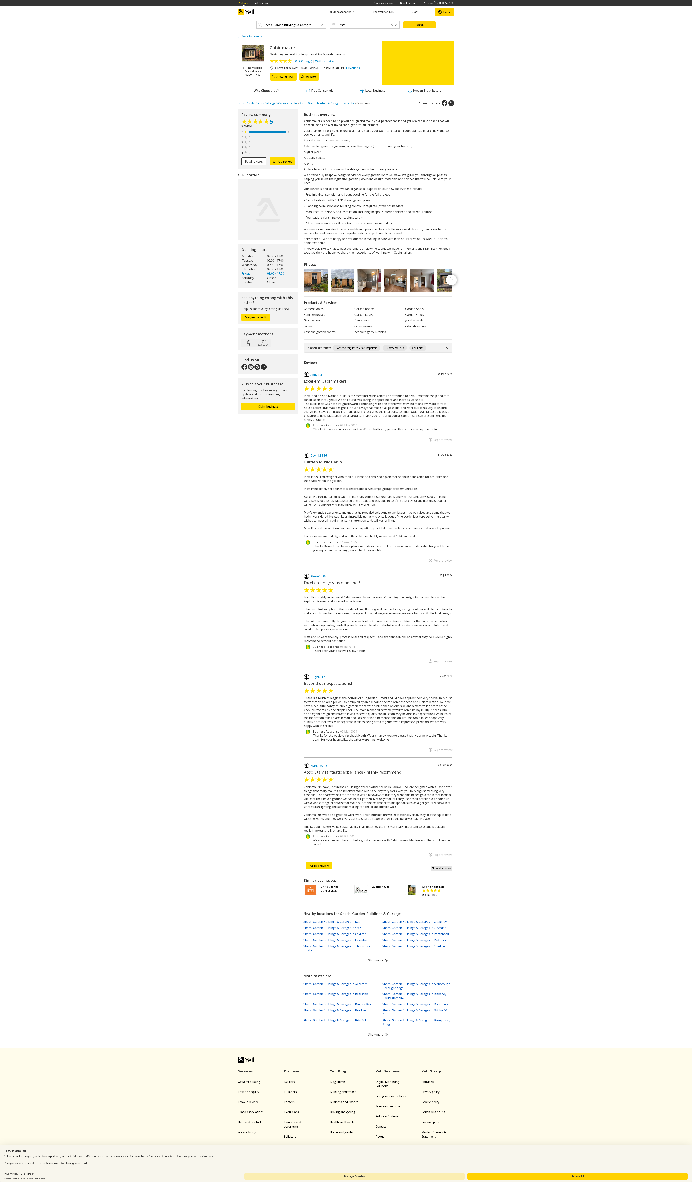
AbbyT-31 (317, 375)
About (380, 1137)
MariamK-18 (318, 766)
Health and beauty (342, 1122)
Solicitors (290, 1137)
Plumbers (290, 1092)
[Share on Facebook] (444, 103)
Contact (381, 1126)
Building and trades (343, 1092)
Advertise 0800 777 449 (438, 3)
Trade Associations (251, 1112)
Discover (292, 1071)
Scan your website (388, 1106)
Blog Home (337, 1082)
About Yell (428, 1082)
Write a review (324, 61)
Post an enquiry (248, 1092)
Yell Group (431, 1071)
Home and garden (342, 1132)
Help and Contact (249, 1122)
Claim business (268, 406)
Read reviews (254, 161)
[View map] (268, 209)
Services (245, 1071)
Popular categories (339, 12)
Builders (289, 1082)
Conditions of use (433, 1112)
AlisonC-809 (318, 576)
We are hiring (247, 1132)
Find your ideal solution (391, 1096)
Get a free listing (408, 3)
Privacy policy (431, 1092)
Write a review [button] (282, 161)
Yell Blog (338, 1071)
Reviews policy (431, 1122)
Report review (442, 440)
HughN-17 (317, 677)
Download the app (383, 3)
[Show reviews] (255, 122)
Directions (353, 68)
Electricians (291, 1112)
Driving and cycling (342, 1112)
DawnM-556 (318, 456)
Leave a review (248, 1102)
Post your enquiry (383, 12)
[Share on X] (451, 103)
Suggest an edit (255, 317)
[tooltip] (396, 25)
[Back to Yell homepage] (247, 12)
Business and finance (344, 1102)
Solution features (387, 1116)
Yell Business (261, 3)
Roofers (289, 1102)
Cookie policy (430, 1102)
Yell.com (243, 3)
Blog (415, 12)
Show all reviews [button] (441, 868)
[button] (322, 25)
